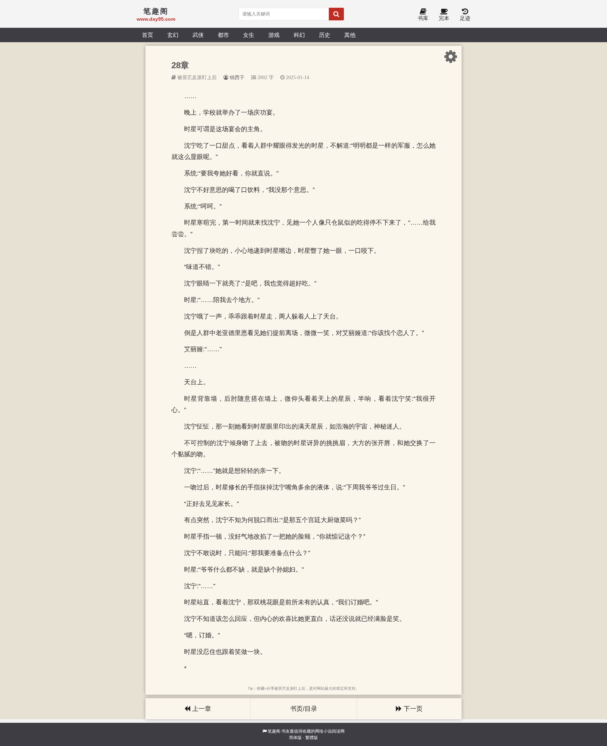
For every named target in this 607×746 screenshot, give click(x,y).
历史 (324, 35)
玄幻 (172, 35)
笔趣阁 (274, 731)
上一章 (200, 708)
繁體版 (311, 737)
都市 (223, 35)
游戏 (274, 35)
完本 (444, 18)
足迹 (465, 18)
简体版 (295, 737)
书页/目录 (303, 708)
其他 (349, 35)
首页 (147, 35)
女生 (248, 35)
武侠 (198, 35)
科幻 (299, 35)
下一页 (412, 708)
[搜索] (336, 14)
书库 (423, 18)
